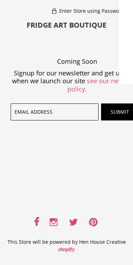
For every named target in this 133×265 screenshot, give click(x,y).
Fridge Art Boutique (66, 25)
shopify (66, 250)
